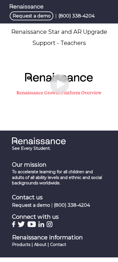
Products (21, 244)
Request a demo (32, 16)
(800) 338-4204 (76, 16)
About (40, 244)
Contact (58, 244)
